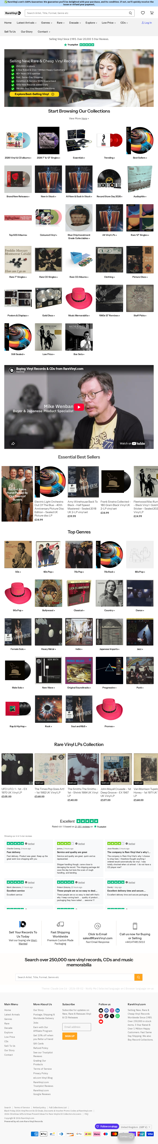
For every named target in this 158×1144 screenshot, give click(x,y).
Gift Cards (38, 1043)
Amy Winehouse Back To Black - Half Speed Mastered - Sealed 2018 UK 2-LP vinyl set (83, 507)
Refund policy (39, 1107)
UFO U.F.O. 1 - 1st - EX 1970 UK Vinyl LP (14, 790)
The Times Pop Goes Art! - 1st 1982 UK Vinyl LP (49, 790)
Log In (148, 22)
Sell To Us (10, 31)
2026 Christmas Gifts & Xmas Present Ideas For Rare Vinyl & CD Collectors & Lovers (42, 1114)
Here (84, 118)
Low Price (108, 22)
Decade (74, 22)
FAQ (86, 1114)
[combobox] (75, 13)
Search (7, 1107)
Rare (60, 22)
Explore (90, 22)
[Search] (130, 13)
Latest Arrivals (26, 22)
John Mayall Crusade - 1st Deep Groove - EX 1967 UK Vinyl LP (116, 792)
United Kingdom (134, 1127)
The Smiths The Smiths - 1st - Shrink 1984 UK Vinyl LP (83, 792)
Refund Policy (40, 1048)
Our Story (27, 31)
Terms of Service (42, 1068)
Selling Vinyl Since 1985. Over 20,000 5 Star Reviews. (79, 39)
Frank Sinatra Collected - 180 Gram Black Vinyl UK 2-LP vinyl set (116, 505)
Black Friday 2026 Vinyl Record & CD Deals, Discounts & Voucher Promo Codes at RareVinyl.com (48, 1110)
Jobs (35, 1022)
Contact (43, 31)
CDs (123, 22)
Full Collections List (58, 1107)
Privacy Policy (40, 1073)
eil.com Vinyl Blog (43, 1077)
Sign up (70, 1036)
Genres (45, 22)
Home (8, 22)
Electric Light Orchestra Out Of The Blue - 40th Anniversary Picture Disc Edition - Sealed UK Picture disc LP (49, 508)
